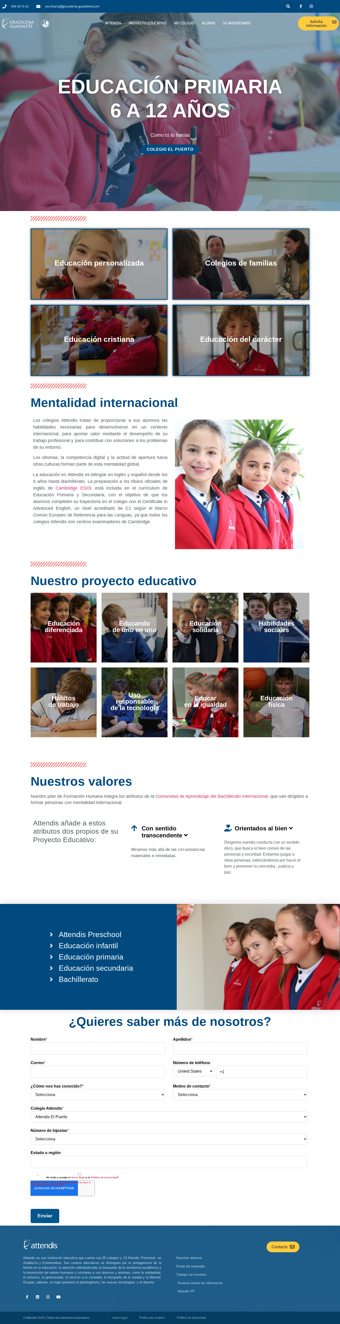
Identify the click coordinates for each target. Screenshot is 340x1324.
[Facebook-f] (301, 6)
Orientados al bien (262, 828)
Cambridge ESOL (74, 488)
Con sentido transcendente (163, 832)
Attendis (113, 23)
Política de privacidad (104, 1177)
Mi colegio (184, 23)
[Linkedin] (37, 1297)
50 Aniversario (237, 23)
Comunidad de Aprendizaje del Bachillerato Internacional (211, 796)
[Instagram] (311, 6)
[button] (288, 6)
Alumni (208, 23)
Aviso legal (77, 1177)
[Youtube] (58, 1297)
